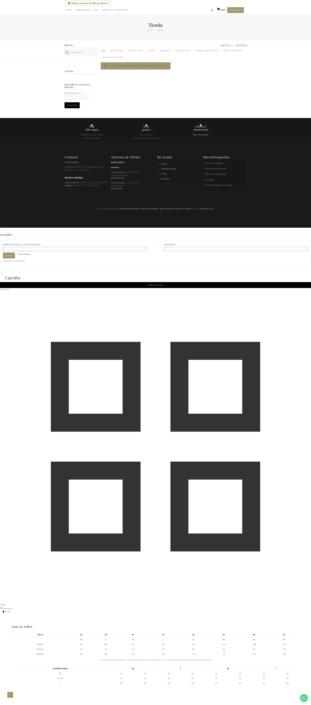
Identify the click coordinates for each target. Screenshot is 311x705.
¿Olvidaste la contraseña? (14, 261)
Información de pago (213, 163)
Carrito (164, 164)
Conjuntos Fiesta (182, 51)
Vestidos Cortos (135, 51)
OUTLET (151, 51)
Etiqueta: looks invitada (113, 57)
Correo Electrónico (73, 93)
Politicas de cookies (149, 209)
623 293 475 (118, 178)
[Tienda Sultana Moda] (155, 10)
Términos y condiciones (215, 174)
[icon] (243, 2)
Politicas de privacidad (129, 209)
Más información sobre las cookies (175, 209)
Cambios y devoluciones (215, 169)
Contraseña (170, 244)
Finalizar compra (168, 169)
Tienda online (235, 10)
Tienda (164, 174)
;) (214, 209)
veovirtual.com (206, 209)
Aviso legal (209, 180)
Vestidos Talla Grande (232, 51)
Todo (103, 51)
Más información (201, 135)
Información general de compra (218, 185)
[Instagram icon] (237, 2)
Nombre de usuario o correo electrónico (22, 244)
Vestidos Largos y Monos (206, 51)
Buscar (242, 45)
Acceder (9, 255)
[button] (304, 698)
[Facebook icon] (230, 2)
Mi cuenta (165, 179)
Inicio (150, 30)
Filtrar (227, 45)
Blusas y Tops (117, 51)
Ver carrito (4, 289)
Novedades (165, 51)
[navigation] (155, 280)
